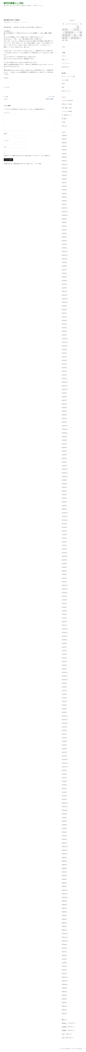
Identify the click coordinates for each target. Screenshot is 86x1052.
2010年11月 (65, 806)
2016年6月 (64, 563)
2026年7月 (64, 139)
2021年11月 (65, 342)
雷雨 (63, 87)
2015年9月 (64, 596)
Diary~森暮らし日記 (67, 107)
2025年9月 (64, 175)
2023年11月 (65, 255)
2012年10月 (65, 723)
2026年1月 (64, 160)
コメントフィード (66, 63)
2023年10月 (65, 258)
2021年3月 (64, 371)
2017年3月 (64, 545)
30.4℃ (63, 83)
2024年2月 (64, 244)
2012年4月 (64, 745)
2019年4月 (64, 454)
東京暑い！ (64, 1023)
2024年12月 (65, 208)
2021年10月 (65, 346)
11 (66, 32)
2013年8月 (64, 687)
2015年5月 (64, 610)
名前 (5, 133)
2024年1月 (64, 248)
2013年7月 (64, 690)
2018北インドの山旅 (67, 104)
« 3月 (63, 40)
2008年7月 (64, 908)
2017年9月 (64, 523)
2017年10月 (65, 520)
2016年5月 (64, 567)
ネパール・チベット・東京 (68, 76)
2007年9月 (64, 944)
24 (63, 37)
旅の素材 (64, 118)
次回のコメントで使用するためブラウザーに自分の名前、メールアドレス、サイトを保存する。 (27, 155)
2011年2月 (64, 795)
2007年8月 (64, 948)
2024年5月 (64, 233)
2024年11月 (65, 211)
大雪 (63, 1034)
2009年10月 (65, 853)
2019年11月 (65, 429)
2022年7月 (64, 313)
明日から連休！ (50, 98)
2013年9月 (64, 683)
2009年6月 (64, 868)
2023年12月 (65, 251)
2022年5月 (64, 320)
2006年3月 (64, 1010)
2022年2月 (64, 331)
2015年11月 (65, 589)
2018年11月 (65, 473)
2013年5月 (64, 697)
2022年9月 (64, 306)
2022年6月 (64, 317)
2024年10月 (65, 215)
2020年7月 (64, 400)
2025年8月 (64, 179)
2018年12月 (65, 469)
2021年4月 (64, 367)
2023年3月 (64, 284)
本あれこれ (64, 126)
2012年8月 (64, 730)
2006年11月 (65, 980)
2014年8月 (64, 643)
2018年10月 (65, 476)
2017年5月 (64, 538)
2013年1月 (64, 712)
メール (6, 140)
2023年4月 (64, 280)
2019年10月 (65, 433)
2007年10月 (65, 941)
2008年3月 (64, 922)
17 (63, 35)
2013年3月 (64, 705)
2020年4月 (64, 411)
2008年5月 (64, 915)
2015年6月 (64, 607)
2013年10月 (65, 679)
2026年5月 (64, 146)
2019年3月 (64, 458)
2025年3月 (64, 197)
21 (75, 35)
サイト (5, 147)
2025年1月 (64, 204)
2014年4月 (64, 658)
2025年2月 (64, 200)
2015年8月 (64, 600)
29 (77, 37)
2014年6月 (64, 650)
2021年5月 (64, 364)
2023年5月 (64, 277)
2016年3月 (64, 574)
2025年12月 (65, 164)
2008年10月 (65, 897)
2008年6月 (64, 912)
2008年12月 (65, 890)
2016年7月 (64, 560)
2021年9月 (64, 349)
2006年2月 (64, 1013)
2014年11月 (65, 632)
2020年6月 (64, 404)
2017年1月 (64, 552)
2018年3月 (64, 502)
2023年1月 (64, 291)
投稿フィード (65, 59)
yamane (16, 22)
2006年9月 (64, 988)
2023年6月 (64, 273)
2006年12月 (65, 977)
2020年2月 (64, 418)
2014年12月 (65, 629)
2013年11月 (65, 676)
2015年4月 (64, 614)
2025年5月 (64, 189)
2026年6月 (64, 142)
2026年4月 (64, 150)
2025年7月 (64, 182)
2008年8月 (64, 904)
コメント (7, 112)
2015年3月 (64, 618)
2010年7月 (64, 821)
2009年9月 (64, 857)
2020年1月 (64, 422)
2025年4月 (64, 193)
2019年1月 (64, 465)
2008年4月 (64, 919)
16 (80, 32)
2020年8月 (64, 396)
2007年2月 (64, 970)
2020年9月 (64, 393)
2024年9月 (64, 219)
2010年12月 (65, 803)
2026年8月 (64, 135)
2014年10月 (65, 636)
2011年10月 (65, 766)
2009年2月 (64, 883)
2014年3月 (64, 661)
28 (75, 37)
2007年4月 (64, 962)
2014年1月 (64, 668)
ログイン (64, 56)
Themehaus (79, 1048)
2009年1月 (64, 886)
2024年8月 (64, 222)
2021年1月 (64, 378)
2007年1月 (64, 973)
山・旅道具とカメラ (67, 115)
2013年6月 (64, 694)
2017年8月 (64, 527)
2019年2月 (64, 462)
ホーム (5, 11)
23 (80, 35)
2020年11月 (65, 385)
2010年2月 (64, 839)
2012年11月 (65, 719)
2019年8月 (64, 440)
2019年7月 (64, 444)
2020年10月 (65, 389)
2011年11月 (65, 763)
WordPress (68, 1048)
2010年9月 (64, 814)
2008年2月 (64, 926)
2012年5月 (64, 741)
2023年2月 (64, 288)
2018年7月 (64, 487)
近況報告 (64, 1026)
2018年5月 (64, 494)
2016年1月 (64, 581)
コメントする (23, 22)
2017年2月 (64, 549)
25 (66, 37)
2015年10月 (65, 592)
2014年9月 (64, 639)
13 (72, 32)
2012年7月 (64, 734)
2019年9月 (64, 436)
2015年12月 (65, 585)
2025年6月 (64, 186)
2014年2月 (64, 665)
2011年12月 (65, 759)
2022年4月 (64, 324)
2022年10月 (65, 302)
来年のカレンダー (66, 91)
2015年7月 (64, 603)
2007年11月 (65, 937)
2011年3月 (64, 792)
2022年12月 (65, 295)
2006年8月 (64, 991)
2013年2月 (64, 708)
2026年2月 (64, 157)
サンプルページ (14, 11)
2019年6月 (64, 447)
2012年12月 (65, 716)
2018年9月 (64, 480)
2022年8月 (64, 309)
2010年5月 (64, 828)
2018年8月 (64, 483)
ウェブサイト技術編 (67, 111)
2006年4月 (64, 1006)
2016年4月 (64, 571)
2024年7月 (64, 226)
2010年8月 (64, 817)
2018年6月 (64, 491)
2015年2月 (64, 621)
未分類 (7, 87)
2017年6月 (64, 534)
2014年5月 (64, 654)
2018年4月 (64, 498)
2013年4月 (64, 701)
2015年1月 (64, 625)
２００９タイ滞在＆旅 (67, 100)
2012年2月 (64, 752)
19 (69, 35)
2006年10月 (65, 984)
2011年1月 (64, 799)
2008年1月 (64, 930)
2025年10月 (65, 171)
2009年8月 (64, 861)
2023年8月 (64, 266)
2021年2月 (64, 375)
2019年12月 (65, 425)
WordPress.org (65, 67)
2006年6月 (64, 999)
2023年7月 (64, 269)
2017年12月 (65, 512)
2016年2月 (64, 578)
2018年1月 (64, 509)
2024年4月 (64, 237)
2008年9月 (64, 901)
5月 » (66, 40)
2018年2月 (64, 505)
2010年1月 (64, 843)
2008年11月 (65, 893)
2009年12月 (65, 846)
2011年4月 (64, 788)
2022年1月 (64, 335)
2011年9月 (64, 770)
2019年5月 (64, 451)
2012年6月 (64, 737)
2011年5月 (64, 785)
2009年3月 (64, 879)
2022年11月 (65, 298)
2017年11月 (65, 516)
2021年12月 (65, 338)
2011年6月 (64, 781)
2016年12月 (65, 556)
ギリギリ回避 (65, 80)
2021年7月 (64, 356)
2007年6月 (64, 955)
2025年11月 (65, 168)
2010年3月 (64, 835)
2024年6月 (64, 229)
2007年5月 (64, 959)
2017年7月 (64, 531)
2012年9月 (64, 727)
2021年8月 (64, 353)
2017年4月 (64, 541)
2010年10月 (65, 810)
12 (69, 32)
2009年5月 (64, 872)
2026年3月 (64, 153)
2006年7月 (64, 995)
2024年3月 (64, 240)
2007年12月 (65, 933)
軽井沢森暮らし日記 (13, 3)
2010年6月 (64, 824)
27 (72, 37)
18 (66, 35)
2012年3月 (64, 748)
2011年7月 (64, 777)
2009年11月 (65, 850)
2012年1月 (64, 756)
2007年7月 (64, 951)
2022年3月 (64, 327)
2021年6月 (64, 360)
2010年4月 (64, 832)
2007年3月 (64, 966)
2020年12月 (65, 382)
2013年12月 (65, 672)
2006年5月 (64, 1002)
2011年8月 (64, 774)
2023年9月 (64, 262)
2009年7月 (64, 864)
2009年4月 (64, 875)
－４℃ (5, 98)
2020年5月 (64, 407)
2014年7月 (64, 647)
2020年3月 (64, 414)
